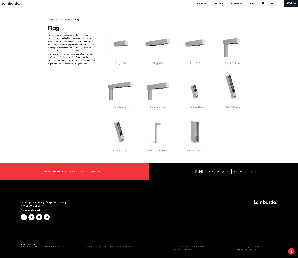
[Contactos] (263, 3)
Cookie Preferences (52, 247)
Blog (252, 3)
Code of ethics (115, 247)
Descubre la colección (244, 171)
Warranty (97, 247)
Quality (105, 247)
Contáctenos (96, 171)
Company (219, 3)
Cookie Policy (38, 247)
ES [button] (272, 3)
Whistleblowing (129, 247)
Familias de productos (59, 19)
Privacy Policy (26, 247)
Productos (201, 3)
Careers (89, 247)
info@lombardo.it (32, 210)
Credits (64, 247)
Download (236, 3)
